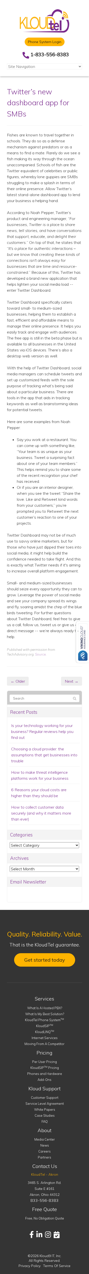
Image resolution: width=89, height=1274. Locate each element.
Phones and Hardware (44, 1074)
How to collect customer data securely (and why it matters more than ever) (41, 813)
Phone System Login (44, 42)
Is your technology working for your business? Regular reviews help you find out (42, 731)
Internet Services (45, 1038)
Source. (40, 654)
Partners (44, 1157)
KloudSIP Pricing (44, 1068)
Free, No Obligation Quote (44, 1218)
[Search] (74, 699)
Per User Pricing (44, 1062)
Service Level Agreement (44, 1104)
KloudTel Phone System (44, 1020)
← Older (18, 681)
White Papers (44, 1109)
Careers (44, 1151)
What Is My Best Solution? (44, 1014)
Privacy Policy (30, 1266)
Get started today (44, 960)
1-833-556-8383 (49, 54)
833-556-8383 (44, 1200)
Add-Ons (44, 1080)
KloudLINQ (44, 1032)
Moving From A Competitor (44, 1044)
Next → (71, 681)
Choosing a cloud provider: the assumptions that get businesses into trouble (44, 754)
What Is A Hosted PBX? (44, 1008)
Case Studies (45, 1115)
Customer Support (44, 1098)
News (44, 1145)
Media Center (44, 1139)
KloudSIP (44, 1026)
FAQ (45, 1121)
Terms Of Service (56, 1266)
